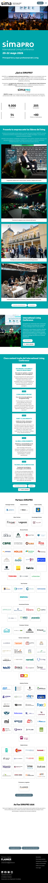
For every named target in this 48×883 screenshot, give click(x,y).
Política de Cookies (40, 865)
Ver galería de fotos (15, 848)
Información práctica (40, 859)
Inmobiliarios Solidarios (6, 877)
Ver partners (32, 305)
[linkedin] (2, 872)
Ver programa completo (20, 485)
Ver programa (27, 340)
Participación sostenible (41, 861)
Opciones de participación (19, 305)
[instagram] (9, 872)
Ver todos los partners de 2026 (24, 795)
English (40, 3)
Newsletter (38, 857)
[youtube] (12, 872)
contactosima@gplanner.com (8, 862)
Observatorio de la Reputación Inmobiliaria (11, 879)
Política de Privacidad (41, 863)
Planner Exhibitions (6, 859)
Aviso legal (38, 867)
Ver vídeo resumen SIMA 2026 (31, 848)
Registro (32, 485)
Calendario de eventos (6, 874)
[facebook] (5, 872)
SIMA (6, 3)
